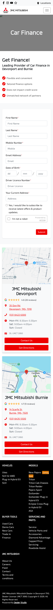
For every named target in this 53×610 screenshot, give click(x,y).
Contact (6, 571)
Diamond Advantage (39, 537)
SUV (4, 482)
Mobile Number (14, 142)
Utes (4, 472)
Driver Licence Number (18, 180)
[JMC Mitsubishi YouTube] (12, 2)
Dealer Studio (20, 602)
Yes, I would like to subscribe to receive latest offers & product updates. (25, 209)
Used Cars (7, 523)
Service (33, 527)
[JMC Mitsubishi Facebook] (4, 2)
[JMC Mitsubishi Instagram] (8, 2)
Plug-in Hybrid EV (11, 479)
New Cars (7, 530)
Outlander (34, 493)
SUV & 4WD (8, 475)
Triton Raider (35, 486)
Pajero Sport (35, 489)
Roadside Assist (37, 548)
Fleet (5, 567)
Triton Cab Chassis (38, 482)
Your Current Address (17, 192)
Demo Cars (8, 527)
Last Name (12, 130)
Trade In (6, 534)
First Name (12, 117)
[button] (47, 10)
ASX (31, 510)
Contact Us (26, 340)
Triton (32, 479)
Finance (6, 537)
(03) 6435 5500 (17, 418)
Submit (41, 232)
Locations (45, 2)
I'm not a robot (20, 218)
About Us (7, 560)
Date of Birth (13, 167)
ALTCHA (42, 220)
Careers (6, 564)
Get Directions (26, 347)
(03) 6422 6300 (17, 314)
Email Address (14, 155)
